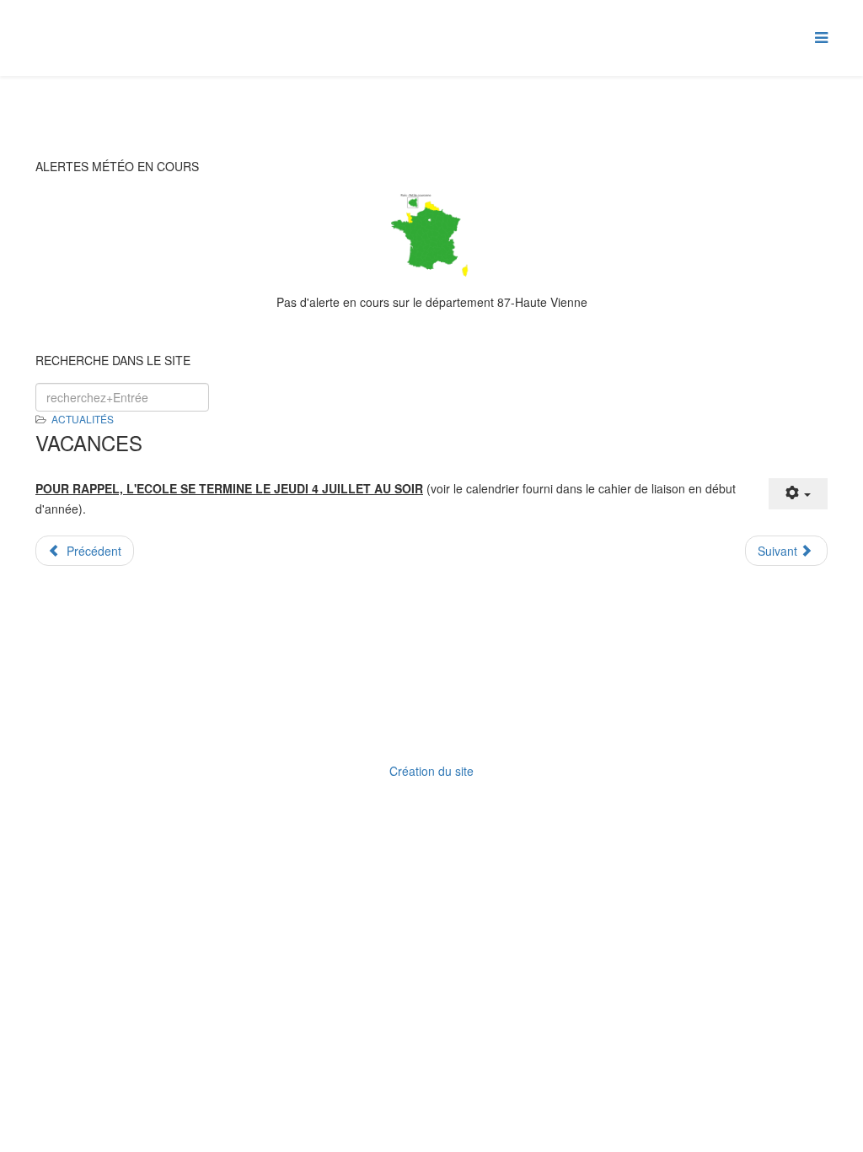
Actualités (82, 419)
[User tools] (798, 493)
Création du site (431, 770)
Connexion (437, 726)
